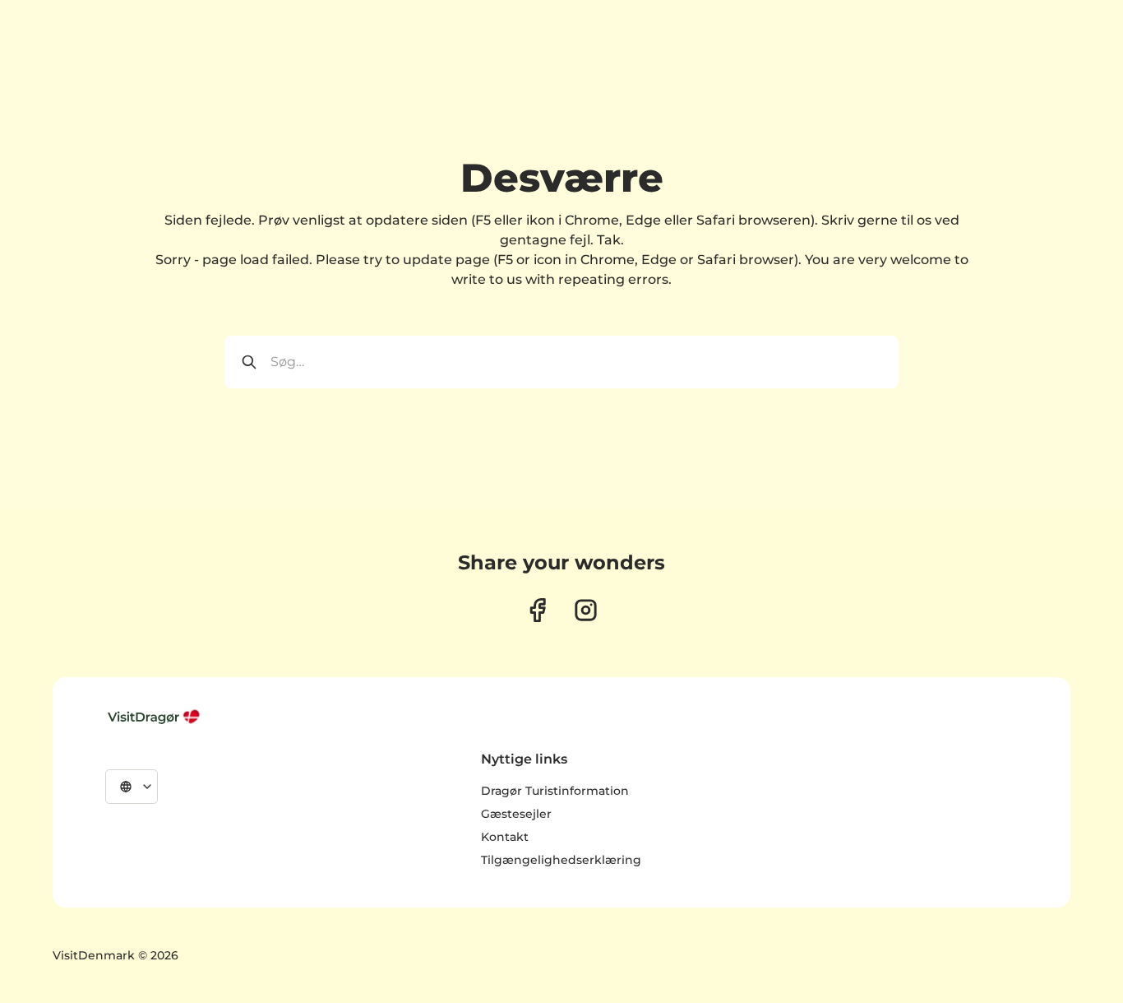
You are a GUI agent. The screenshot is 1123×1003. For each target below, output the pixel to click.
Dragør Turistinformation (555, 790)
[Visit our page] (537, 610)
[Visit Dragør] (155, 717)
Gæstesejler (516, 813)
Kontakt (505, 836)
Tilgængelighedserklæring (561, 859)
